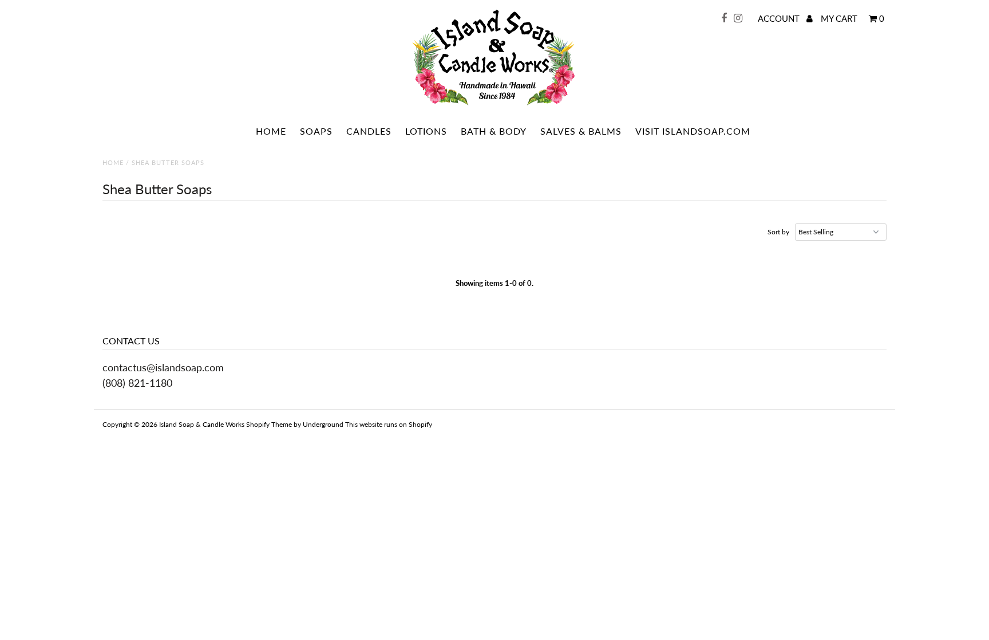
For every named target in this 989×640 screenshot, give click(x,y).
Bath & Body (494, 130)
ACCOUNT (780, 18)
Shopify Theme (269, 424)
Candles (368, 130)
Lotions (426, 130)
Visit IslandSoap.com (692, 130)
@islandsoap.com (185, 367)
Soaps (316, 130)
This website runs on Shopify (388, 424)
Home (271, 130)
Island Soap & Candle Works (201, 424)
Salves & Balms (581, 130)
